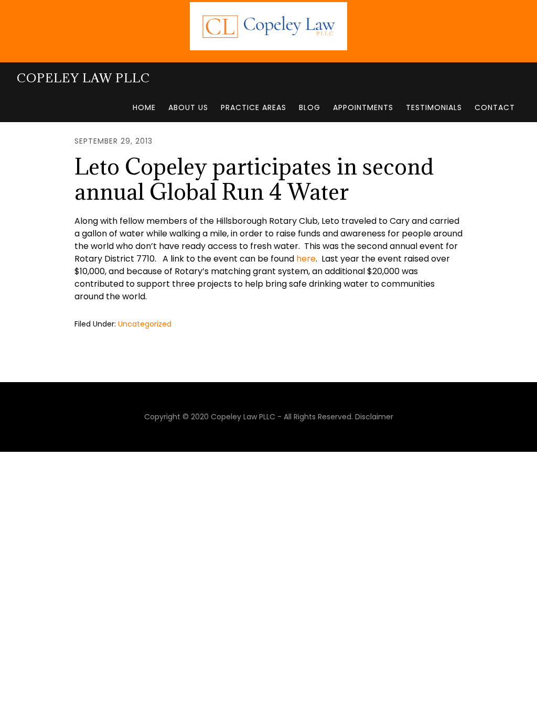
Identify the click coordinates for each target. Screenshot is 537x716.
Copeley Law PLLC (83, 77)
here (306, 259)
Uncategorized (144, 324)
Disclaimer (374, 416)
